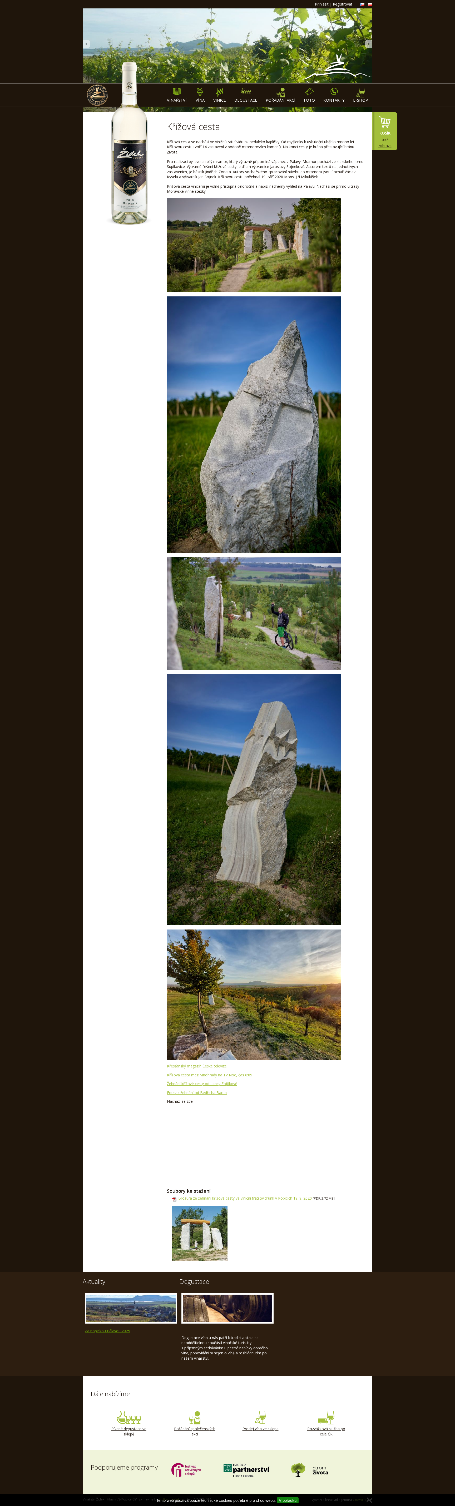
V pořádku (287, 1500)
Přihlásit (322, 4)
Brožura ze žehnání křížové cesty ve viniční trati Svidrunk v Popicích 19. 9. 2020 (245, 1198)
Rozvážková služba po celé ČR (326, 1431)
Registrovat (342, 4)
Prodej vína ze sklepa (261, 1428)
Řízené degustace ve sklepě (128, 1431)
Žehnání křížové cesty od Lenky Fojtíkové (202, 1083)
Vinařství (177, 100)
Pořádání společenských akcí (194, 1431)
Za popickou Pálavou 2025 (107, 1330)
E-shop (360, 100)
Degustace (245, 100)
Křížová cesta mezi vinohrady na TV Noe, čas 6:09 (209, 1074)
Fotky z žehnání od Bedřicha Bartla (197, 1092)
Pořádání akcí (280, 100)
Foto (309, 100)
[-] (200, 1233)
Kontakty (334, 100)
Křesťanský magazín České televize (197, 1065)
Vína (200, 100)
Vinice (219, 100)
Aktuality (94, 1281)
